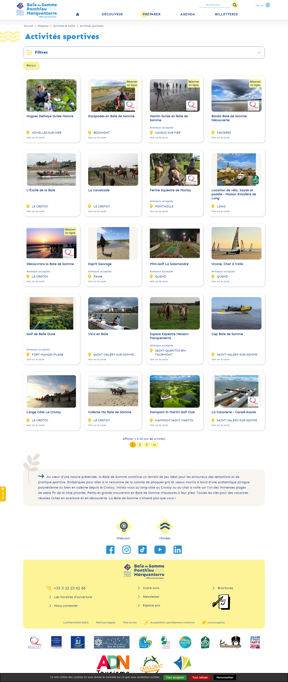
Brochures (225, 588)
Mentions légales (105, 622)
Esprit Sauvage (100, 264)
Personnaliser (224, 677)
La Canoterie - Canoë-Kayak (234, 412)
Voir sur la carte (35, 137)
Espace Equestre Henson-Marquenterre (169, 336)
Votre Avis (151, 588)
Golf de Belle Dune (40, 334)
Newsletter (151, 597)
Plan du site (130, 622)
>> (154, 444)
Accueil (28, 25)
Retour (31, 65)
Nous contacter (66, 606)
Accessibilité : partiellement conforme (172, 622)
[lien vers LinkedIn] (178, 550)
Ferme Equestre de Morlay (170, 190)
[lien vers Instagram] (126, 550)
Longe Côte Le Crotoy (43, 412)
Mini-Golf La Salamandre (169, 264)
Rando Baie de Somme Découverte (229, 118)
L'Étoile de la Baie (40, 190)
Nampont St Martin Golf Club (172, 412)
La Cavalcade (99, 190)
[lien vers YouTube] (160, 550)
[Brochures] (221, 602)
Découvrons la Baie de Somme (50, 264)
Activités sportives (92, 25)
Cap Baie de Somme (227, 334)
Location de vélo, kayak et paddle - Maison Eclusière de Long (234, 194)
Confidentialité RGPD (75, 622)
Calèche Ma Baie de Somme (109, 412)
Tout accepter (175, 677)
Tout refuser (200, 677)
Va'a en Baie (98, 334)
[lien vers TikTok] (142, 550)
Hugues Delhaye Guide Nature (49, 116)
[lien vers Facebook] (110, 550)
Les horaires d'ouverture (73, 597)
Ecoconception (216, 622)
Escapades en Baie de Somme (111, 116)
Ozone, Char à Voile (227, 264)
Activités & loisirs (64, 25)
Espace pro (151, 605)
